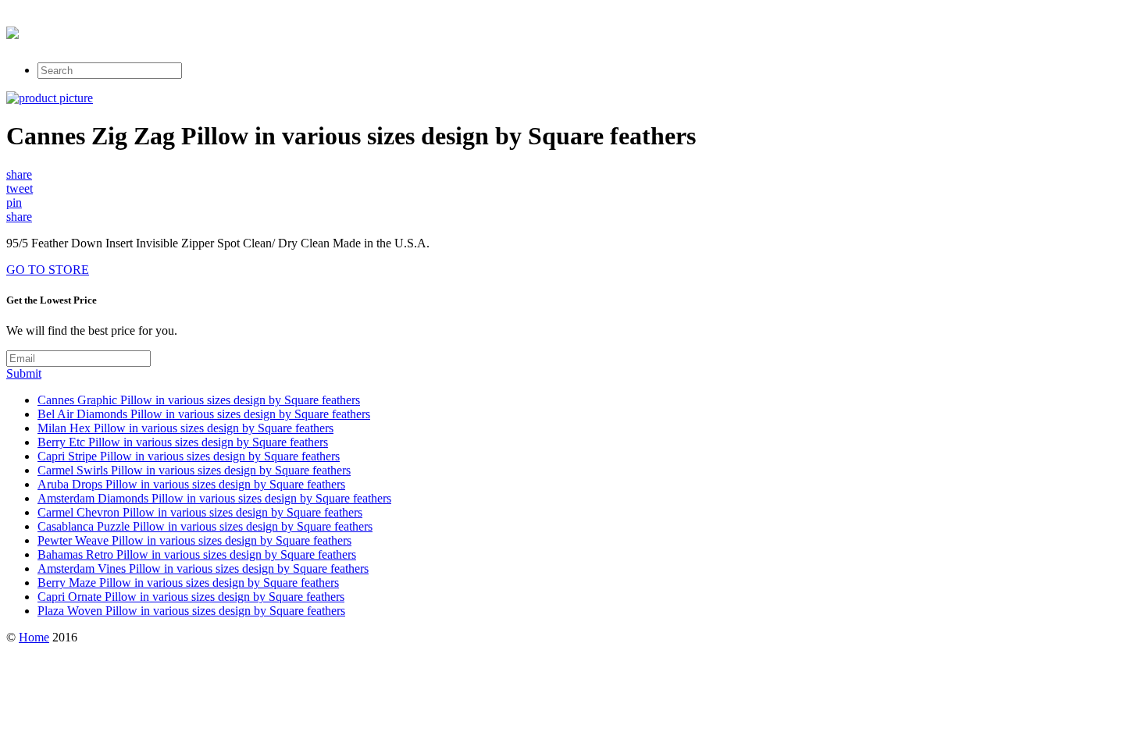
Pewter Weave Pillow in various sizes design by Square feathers (194, 540)
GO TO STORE (47, 269)
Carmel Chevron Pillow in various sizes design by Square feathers (199, 512)
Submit (23, 373)
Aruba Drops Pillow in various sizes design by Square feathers (191, 484)
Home (34, 637)
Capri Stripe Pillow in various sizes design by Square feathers (188, 456)
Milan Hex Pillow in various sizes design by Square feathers (185, 428)
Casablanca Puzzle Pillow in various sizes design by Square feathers (205, 526)
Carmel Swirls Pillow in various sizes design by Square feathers (194, 470)
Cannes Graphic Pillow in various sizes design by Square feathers (198, 400)
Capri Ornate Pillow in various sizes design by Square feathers (190, 596)
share (19, 174)
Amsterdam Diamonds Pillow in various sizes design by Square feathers (214, 498)
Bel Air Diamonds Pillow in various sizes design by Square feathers (203, 414)
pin (14, 202)
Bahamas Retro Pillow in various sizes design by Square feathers (196, 554)
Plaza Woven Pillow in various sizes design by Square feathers (191, 610)
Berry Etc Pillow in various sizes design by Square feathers (182, 442)
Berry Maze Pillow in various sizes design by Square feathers (188, 582)
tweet (19, 188)
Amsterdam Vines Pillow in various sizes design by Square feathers (203, 568)
